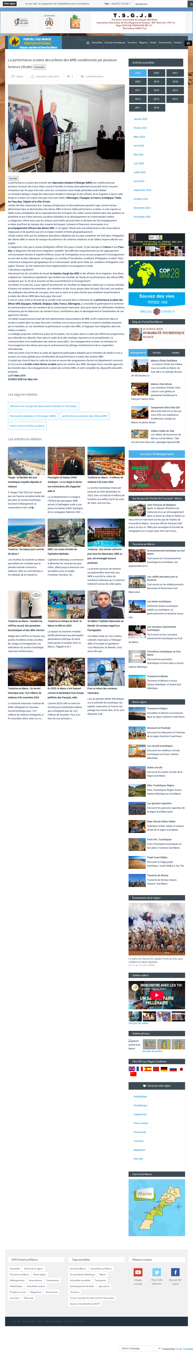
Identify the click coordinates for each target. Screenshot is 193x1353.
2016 (156, 90)
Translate (188, 1349)
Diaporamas (140, 1114)
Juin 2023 (139, 163)
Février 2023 (140, 127)
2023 (137, 72)
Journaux (138, 1141)
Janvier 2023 (140, 119)
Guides (175, 352)
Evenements (165, 42)
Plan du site (29, 1321)
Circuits (157, 352)
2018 (175, 81)
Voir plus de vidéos (139, 1023)
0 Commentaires (94, 76)
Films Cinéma (141, 1123)
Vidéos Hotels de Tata (162, 431)
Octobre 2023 (141, 199)
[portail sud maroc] (33, 42)
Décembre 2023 (142, 216)
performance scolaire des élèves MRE (84, 416)
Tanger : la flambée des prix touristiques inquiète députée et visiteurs (24, 482)
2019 (156, 81)
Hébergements (138, 352)
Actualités (97, 42)
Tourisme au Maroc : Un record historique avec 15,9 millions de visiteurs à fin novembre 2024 (24, 693)
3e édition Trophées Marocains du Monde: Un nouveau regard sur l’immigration (105, 626)
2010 (156, 107)
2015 (175, 90)
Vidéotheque (16, 1286)
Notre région (40, 1274)
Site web (138, 1158)
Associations (35, 1280)
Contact (178, 42)
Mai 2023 (138, 154)
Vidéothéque (140, 1096)
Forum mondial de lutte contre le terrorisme (92, 1298)
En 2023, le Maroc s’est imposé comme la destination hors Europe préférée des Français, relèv (66, 693)
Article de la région (33, 1268)
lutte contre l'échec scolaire (27, 425)
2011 (137, 107)
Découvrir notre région (159, 1085)
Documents (140, 1132)
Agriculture (104, 1286)
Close (81, 39)
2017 (137, 90)
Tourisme (132, 42)
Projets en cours (18, 1292)
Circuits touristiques (115, 42)
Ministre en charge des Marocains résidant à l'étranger (43, 406)
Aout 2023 (139, 181)
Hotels (153, 42)
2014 (137, 99)
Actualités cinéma (36, 1286)
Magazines (139, 1149)
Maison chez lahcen (161, 384)
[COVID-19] (157, 305)
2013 (156, 99)
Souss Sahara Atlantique (82, 1274)
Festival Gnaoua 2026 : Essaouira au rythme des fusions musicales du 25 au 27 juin (154, 960)
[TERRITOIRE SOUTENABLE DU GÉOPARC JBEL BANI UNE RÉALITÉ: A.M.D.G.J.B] (157, 244)
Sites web (28, 1298)
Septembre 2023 (142, 190)
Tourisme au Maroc (19, 1274)
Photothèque (140, 1105)
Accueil (16, 1321)
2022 (156, 72)
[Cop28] (157, 274)
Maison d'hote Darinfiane (164, 360)
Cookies (69, 1321)
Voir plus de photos (152, 1051)
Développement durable (82, 1286)
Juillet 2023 (140, 172)
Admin (19, 76)
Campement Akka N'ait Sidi (165, 407)
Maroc (103, 1274)
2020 (137, 81)
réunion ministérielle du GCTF (85, 1304)
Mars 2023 (139, 136)
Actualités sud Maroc (101, 1268)
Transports (100, 1280)
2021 (175, 72)
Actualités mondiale (80, 1280)
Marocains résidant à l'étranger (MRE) (33, 416)
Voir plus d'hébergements (157, 454)
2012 (175, 99)
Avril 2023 (139, 145)
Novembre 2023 (142, 207)
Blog (40, 1321)
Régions (143, 42)
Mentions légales (53, 1321)
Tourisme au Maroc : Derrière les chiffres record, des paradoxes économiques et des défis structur (26, 626)
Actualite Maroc (78, 1268)
